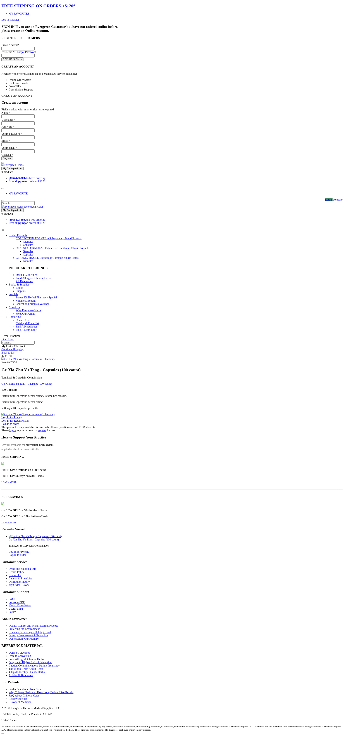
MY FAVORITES (19, 13)
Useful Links (16, 608)
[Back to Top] (2, 733)
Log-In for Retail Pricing (15, 420)
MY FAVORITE (18, 193)
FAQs (12, 598)
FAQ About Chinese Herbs (24, 695)
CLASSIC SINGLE (47, 257)
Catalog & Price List (27, 323)
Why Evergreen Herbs (28, 310)
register (42, 430)
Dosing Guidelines (26, 274)
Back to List (8, 352)
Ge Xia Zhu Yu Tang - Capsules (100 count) (26, 383)
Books (19, 287)
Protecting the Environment (24, 628)
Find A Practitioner (26, 326)
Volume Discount (25, 300)
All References (24, 281)
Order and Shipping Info (22, 568)
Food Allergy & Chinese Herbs (33, 278)
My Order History (19, 584)
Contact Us (15, 316)
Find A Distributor (26, 329)
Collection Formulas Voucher (32, 303)
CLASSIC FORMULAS (52, 248)
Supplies (20, 290)
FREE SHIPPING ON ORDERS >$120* (38, 6)
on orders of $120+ (28, 181)
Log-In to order (10, 423)
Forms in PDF (17, 602)
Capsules (28, 244)
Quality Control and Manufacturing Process (33, 625)
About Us (14, 307)
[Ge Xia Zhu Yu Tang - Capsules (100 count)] (27, 359)
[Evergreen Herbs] (12, 164)
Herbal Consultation (20, 605)
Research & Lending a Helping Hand (30, 632)
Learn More (8, 482)
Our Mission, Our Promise (24, 638)
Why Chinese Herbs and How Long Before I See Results (41, 692)
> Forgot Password (25, 52)
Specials (13, 294)
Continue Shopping (12, 349)
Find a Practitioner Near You (25, 689)
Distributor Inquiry (19, 581)
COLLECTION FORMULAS (49, 238)
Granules (28, 241)
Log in (5, 19)
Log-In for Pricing (11, 417)
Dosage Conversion (20, 655)
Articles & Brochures (21, 675)
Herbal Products (18, 235)
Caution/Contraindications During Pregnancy (34, 665)
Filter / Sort (7, 339)
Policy (12, 611)
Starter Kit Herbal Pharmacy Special (36, 297)
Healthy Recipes (18, 698)
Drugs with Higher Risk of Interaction (30, 662)
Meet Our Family (25, 313)
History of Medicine (20, 702)
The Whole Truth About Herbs (26, 668)
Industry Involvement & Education (28, 635)
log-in (12, 430)
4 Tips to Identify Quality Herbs (27, 672)
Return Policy (16, 572)
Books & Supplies (19, 284)
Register (14, 19)
